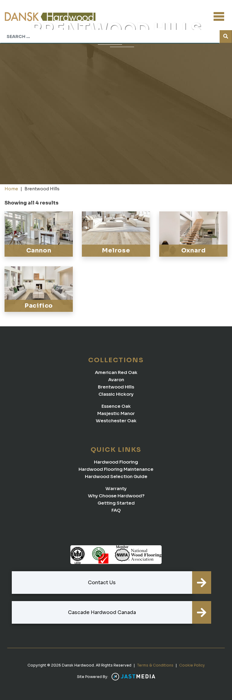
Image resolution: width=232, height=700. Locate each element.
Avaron (116, 379)
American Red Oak (116, 372)
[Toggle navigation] (219, 16)
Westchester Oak (116, 420)
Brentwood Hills (116, 387)
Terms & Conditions (155, 665)
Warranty (116, 488)
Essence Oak (116, 406)
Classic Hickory (116, 394)
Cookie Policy (192, 665)
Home (11, 189)
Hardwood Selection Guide (116, 476)
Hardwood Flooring (116, 462)
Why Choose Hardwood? (116, 496)
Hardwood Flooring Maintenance (116, 469)
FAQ (116, 510)
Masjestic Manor (116, 413)
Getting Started (116, 503)
